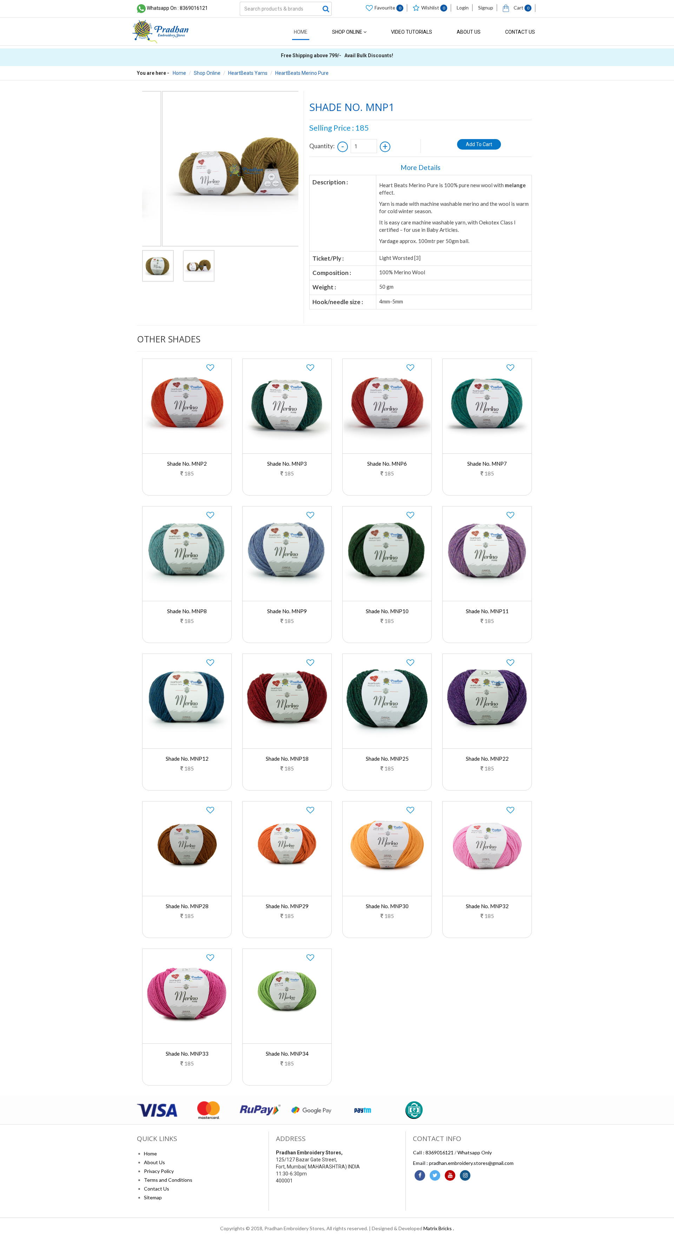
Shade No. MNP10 (387, 611)
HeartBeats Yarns (247, 73)
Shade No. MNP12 (187, 758)
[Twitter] (435, 1175)
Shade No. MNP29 (287, 906)
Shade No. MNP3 (287, 463)
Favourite (388, 8)
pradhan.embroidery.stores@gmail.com (471, 1163)
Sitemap (153, 1197)
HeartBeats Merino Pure (302, 73)
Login (463, 8)
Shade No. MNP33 (187, 1053)
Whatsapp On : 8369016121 (177, 8)
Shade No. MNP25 (387, 758)
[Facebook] (420, 1175)
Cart (521, 8)
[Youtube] (450, 1175)
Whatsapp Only (474, 1152)
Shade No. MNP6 (387, 463)
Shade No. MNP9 (287, 611)
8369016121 (439, 1152)
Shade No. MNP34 (287, 1053)
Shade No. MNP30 (387, 906)
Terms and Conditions (168, 1180)
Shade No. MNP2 (187, 463)
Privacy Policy (159, 1171)
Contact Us (520, 32)
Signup (485, 8)
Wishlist (433, 8)
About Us (469, 32)
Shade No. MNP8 (187, 611)
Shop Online (347, 32)
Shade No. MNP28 (187, 906)
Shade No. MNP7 (487, 463)
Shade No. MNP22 (487, 758)
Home (301, 32)
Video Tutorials (411, 32)
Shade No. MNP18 (287, 758)
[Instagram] (465, 1175)
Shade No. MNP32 (487, 906)
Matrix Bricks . (438, 1228)
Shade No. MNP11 (487, 611)
